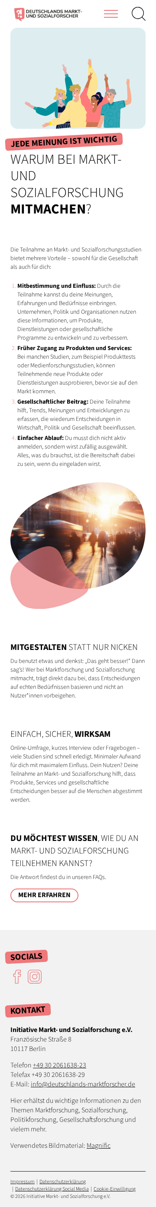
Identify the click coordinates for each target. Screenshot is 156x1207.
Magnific (98, 1145)
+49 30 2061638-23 (59, 1065)
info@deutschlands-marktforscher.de (83, 1084)
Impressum (22, 1181)
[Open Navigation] (111, 14)
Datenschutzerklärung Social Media (52, 1189)
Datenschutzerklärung (62, 1181)
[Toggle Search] (139, 14)
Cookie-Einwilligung (115, 1189)
